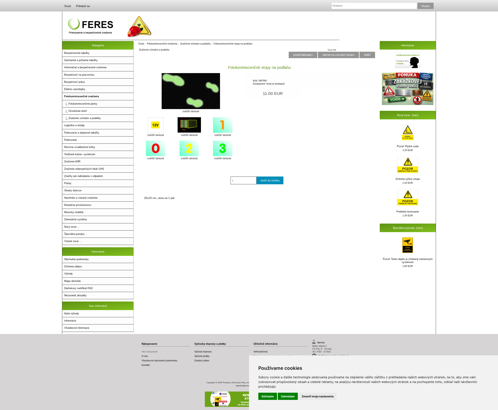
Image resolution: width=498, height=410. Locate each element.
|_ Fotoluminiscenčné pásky (80, 103)
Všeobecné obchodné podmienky (159, 360)
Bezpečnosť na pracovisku (79, 74)
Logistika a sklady (74, 125)
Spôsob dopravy (203, 351)
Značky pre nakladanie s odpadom (83, 176)
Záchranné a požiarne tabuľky (81, 60)
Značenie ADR (72, 161)
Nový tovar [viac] (407, 115)
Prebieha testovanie (407, 211)
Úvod (67, 6)
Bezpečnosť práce (74, 81)
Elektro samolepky (74, 89)
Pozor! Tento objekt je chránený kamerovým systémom (408, 261)
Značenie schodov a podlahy (195, 43)
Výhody (68, 273)
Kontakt (146, 365)
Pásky (67, 183)
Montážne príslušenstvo (77, 205)
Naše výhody (71, 313)
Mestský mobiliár (73, 212)
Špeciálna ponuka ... (75, 234)
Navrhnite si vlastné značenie (80, 197)
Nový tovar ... (72, 226)
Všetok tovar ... (73, 241)
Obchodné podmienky (76, 259)
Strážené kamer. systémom (79, 154)
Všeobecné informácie (76, 327)
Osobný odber (201, 360)
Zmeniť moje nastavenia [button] (318, 396)
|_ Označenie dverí (75, 110)
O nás (145, 356)
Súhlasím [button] (267, 396)
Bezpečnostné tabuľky (76, 53)
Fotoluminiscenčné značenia (162, 43)
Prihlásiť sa (83, 6)
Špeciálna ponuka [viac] (408, 227)
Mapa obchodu (72, 281)
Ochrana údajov (73, 266)
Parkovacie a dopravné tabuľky (81, 132)
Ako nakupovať (150, 351)
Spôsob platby (202, 356)
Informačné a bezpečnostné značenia (85, 67)
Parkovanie (70, 139)
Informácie (70, 320)
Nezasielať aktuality (75, 295)
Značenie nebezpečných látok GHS (84, 168)
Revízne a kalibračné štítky (79, 147)
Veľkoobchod (260, 351)
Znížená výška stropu (407, 178)
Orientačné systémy (75, 219)
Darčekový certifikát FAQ (78, 288)
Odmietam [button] (288, 396)
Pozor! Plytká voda (407, 146)
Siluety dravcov (73, 190)
